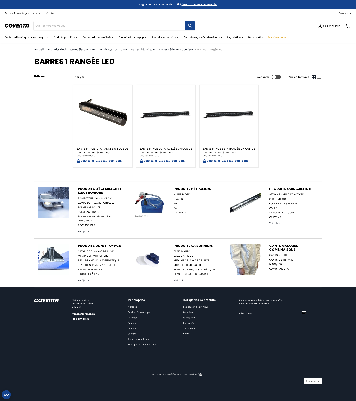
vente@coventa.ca (83, 313)
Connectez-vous (91, 161)
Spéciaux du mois (278, 37)
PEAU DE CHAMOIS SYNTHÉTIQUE (98, 260)
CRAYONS (275, 217)
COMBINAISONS (279, 268)
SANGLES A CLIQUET (281, 212)
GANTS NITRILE (278, 255)
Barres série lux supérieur (176, 49)
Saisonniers (189, 328)
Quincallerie (189, 317)
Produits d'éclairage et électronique (25, 37)
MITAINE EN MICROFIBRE (93, 255)
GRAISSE (179, 199)
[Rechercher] (190, 25)
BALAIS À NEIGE (183, 255)
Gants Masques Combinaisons (202, 37)
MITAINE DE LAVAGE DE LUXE (96, 251)
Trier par (78, 77)
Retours (132, 323)
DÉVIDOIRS (180, 212)
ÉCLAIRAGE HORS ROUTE (93, 211)
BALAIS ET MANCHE (90, 269)
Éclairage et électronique (195, 307)
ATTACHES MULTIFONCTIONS (287, 194)
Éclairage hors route (113, 49)
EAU (176, 208)
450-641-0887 (80, 319)
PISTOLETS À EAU (88, 274)
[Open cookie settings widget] (6, 394)
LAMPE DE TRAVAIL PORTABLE (96, 202)
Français (343, 13)
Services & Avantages (139, 312)
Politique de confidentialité (142, 344)
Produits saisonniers (164, 37)
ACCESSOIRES (86, 225)
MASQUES (275, 264)
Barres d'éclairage (143, 49)
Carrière (132, 333)
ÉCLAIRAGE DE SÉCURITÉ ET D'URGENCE (95, 218)
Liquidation (234, 37)
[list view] (319, 77)
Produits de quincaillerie (97, 37)
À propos (37, 13)
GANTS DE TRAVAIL (281, 259)
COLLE (273, 208)
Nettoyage (188, 323)
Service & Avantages (17, 13)
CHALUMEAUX (278, 199)
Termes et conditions (138, 339)
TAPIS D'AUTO (182, 251)
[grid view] (314, 77)
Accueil (39, 49)
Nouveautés (255, 37)
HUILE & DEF (182, 194)
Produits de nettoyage (132, 37)
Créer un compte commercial (199, 4)
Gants (186, 333)
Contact (51, 13)
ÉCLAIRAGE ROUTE (89, 207)
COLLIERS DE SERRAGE (283, 203)
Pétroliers (188, 312)
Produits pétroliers (64, 37)
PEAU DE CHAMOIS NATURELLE (97, 264)
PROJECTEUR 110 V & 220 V (94, 198)
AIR (176, 203)
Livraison (132, 317)
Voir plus (83, 231)
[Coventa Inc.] (49, 300)
